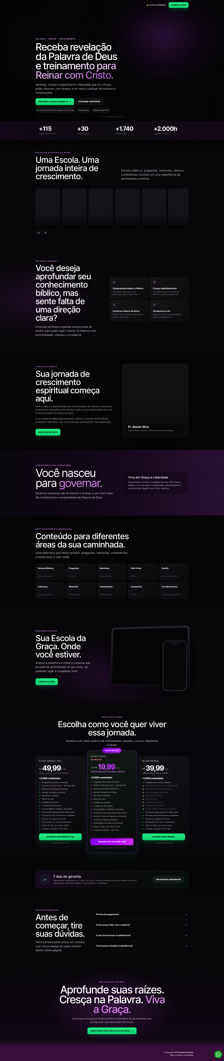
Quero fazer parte (48, 432)
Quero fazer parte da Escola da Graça (112, 1031)
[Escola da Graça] (47, 5)
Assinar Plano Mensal (163, 837)
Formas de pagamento (107, 914)
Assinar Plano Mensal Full (60, 837)
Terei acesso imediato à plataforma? (114, 945)
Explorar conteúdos (89, 101)
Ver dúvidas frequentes (168, 879)
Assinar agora (178, 5)
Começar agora (46, 682)
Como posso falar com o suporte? (113, 924)
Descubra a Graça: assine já (54, 101)
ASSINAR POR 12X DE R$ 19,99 (112, 842)
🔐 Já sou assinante (156, 5)
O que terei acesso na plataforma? (113, 935)
